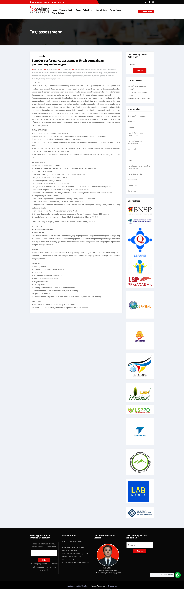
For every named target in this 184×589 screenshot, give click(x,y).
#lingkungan (103, 73)
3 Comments (66, 70)
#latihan (95, 73)
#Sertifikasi (110, 76)
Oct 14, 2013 (38, 70)
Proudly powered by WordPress (78, 586)
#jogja (70, 73)
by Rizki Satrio (52, 70)
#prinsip (102, 76)
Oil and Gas (132, 185)
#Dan (34, 73)
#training (42, 79)
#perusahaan (88, 76)
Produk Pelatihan (84, 10)
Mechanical (132, 180)
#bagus (99, 70)
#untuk (48, 79)
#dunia (38, 73)
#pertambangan (77, 76)
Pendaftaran (115, 10)
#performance (67, 76)
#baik (105, 70)
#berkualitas (111, 70)
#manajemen (112, 73)
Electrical (131, 122)
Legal (130, 160)
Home (54, 10)
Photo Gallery (58, 13)
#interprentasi (62, 73)
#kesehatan (77, 73)
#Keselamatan (87, 73)
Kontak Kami (101, 10)
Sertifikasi (132, 191)
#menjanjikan (36, 76)
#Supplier (35, 79)
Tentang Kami (65, 10)
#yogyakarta (55, 79)
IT (128, 155)
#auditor (93, 70)
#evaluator (45, 73)
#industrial (53, 73)
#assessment (79, 70)
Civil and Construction (137, 116)
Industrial (41, 56)
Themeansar (112, 586)
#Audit (87, 70)
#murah (50, 76)
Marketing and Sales (136, 174)
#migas (44, 76)
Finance (131, 127)
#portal (96, 76)
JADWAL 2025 (146, 12)
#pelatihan (57, 76)
